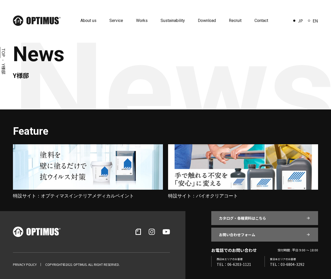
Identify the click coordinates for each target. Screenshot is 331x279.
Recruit (235, 20)
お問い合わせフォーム (237, 234)
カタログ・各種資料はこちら (242, 218)
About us (88, 20)
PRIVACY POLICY (25, 264)
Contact (261, 20)
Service (116, 20)
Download (207, 20)
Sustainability (173, 20)
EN (315, 21)
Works (142, 20)
